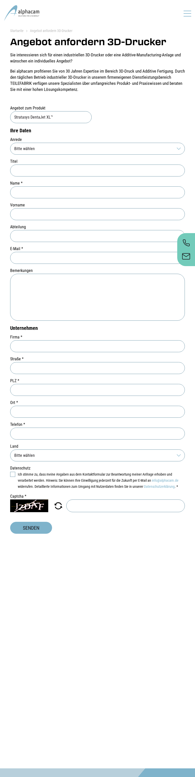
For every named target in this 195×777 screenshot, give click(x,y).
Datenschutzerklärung (159, 486)
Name (16, 183)
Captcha (18, 496)
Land (14, 446)
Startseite (17, 31)
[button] (58, 505)
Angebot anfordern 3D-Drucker (51, 31)
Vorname (17, 205)
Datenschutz (20, 468)
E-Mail (16, 248)
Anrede (16, 139)
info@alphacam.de (165, 480)
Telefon (17, 424)
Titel (14, 161)
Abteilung (18, 226)
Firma (16, 337)
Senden (31, 528)
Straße (17, 359)
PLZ (14, 380)
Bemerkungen (21, 270)
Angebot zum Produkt (27, 108)
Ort (14, 402)
